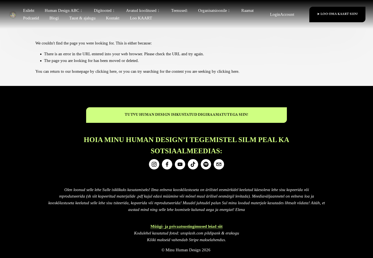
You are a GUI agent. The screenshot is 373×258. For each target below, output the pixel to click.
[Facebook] (167, 164)
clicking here (106, 71)
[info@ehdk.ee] (219, 164)
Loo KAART (141, 18)
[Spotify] (206, 164)
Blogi (54, 18)
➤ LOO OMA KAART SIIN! (337, 14)
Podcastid (31, 18)
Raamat (247, 10)
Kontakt (112, 18)
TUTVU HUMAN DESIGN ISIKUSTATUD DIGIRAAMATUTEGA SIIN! (186, 115)
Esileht (28, 10)
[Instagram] (154, 164)
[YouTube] (180, 164)
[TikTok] (193, 164)
